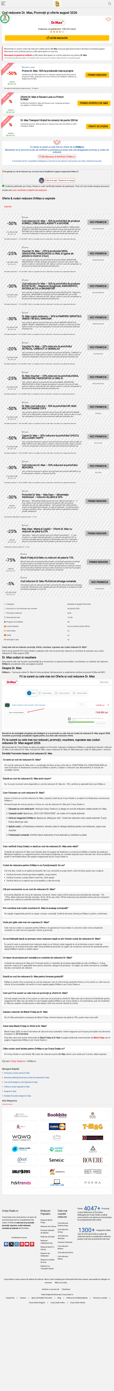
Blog (59, 1298)
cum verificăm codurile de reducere (30, 190)
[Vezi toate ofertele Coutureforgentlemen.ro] (57, 1138)
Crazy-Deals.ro (18, 1061)
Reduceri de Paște (48, 1237)
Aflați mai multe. (61, 1283)
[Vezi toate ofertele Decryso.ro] (21, 1115)
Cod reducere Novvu (65, 1253)
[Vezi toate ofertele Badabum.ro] (92, 1138)
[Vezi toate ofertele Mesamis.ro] (92, 1171)
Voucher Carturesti (65, 1242)
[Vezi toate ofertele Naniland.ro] (57, 1171)
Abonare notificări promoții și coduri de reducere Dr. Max (26, 1078)
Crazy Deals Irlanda (77, 1303)
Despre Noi (10, 1298)
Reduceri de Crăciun (48, 1226)
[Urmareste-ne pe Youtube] (27, 1244)
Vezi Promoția (98, 222)
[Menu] (3, 3)
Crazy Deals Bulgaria (37, 1303)
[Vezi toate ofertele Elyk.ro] (92, 1115)
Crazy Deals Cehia (57, 1303)
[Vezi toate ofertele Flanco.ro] (57, 1126)
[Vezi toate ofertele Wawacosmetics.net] (21, 1138)
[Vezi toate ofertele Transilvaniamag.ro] (92, 1126)
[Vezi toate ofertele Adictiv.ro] (92, 1149)
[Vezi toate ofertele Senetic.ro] (57, 1160)
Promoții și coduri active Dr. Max (17, 1073)
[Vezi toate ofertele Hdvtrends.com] (21, 1183)
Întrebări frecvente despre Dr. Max (17, 1096)
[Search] (109, 3)
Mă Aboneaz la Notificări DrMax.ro (58, 156)
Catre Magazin (58, 38)
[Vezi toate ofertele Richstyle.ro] (21, 1126)
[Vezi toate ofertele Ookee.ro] (21, 1160)
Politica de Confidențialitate (77, 1298)
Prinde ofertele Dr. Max (94, 103)
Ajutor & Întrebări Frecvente (41, 1298)
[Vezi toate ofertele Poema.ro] (92, 1183)
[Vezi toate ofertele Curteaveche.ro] (21, 1149)
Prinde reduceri (97, 75)
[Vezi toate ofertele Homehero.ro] (57, 1149)
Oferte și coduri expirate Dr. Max (17, 1087)
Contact (23, 1298)
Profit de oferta (98, 126)
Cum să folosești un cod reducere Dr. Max (21, 1082)
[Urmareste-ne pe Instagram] (16, 1244)
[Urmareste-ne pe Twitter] (11, 1244)
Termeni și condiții (100, 1298)
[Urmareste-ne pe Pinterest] (21, 1244)
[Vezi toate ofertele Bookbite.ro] (57, 1115)
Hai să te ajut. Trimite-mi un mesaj (60, 180)
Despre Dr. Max (10, 1091)
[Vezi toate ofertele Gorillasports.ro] (21, 1171)
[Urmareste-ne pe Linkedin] (32, 1244)
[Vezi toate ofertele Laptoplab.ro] (57, 1183)
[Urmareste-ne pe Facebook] (6, 1244)
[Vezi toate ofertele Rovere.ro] (92, 1160)
